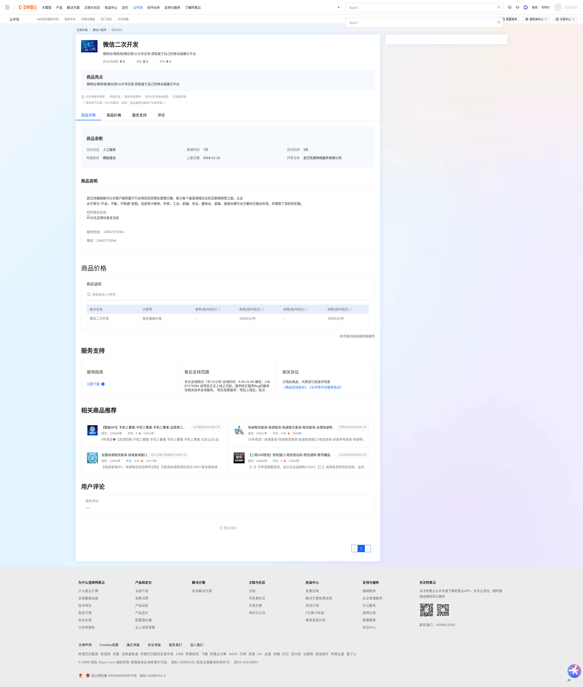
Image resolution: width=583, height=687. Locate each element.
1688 (179, 654)
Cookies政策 (109, 645)
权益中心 (111, 7)
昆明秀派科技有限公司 (353, 427)
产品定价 (141, 613)
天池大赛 (255, 605)
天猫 (116, 654)
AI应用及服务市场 (48, 19)
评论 (161, 115)
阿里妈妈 (192, 654)
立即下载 (93, 384)
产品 (59, 7)
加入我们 (196, 645)
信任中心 (369, 627)
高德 (251, 654)
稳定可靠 (85, 613)
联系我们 (175, 645)
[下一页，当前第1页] (368, 548)
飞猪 (204, 654)
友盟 (267, 654)
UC (259, 654)
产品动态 (141, 605)
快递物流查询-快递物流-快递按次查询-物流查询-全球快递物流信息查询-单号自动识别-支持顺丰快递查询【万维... (292, 427)
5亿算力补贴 (315, 613)
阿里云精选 (88, 19)
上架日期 (193, 158)
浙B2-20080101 (183, 662)
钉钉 (285, 654)
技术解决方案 (202, 591)
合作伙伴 (153, 7)
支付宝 (296, 654)
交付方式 (93, 149)
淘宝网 (105, 654)
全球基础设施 (88, 598)
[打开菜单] (7, 7)
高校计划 (312, 605)
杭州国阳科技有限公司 (353, 455)
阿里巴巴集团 (88, 654)
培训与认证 (257, 613)
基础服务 (369, 591)
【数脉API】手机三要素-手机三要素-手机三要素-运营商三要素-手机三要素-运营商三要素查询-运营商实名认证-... (145, 427)
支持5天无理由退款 (157, 96)
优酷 (276, 654)
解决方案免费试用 (319, 598)
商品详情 (88, 115)
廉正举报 (133, 645)
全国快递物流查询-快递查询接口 (124, 455)
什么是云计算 (88, 591)
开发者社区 (257, 598)
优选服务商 (179, 96)
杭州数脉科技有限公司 (206, 427)
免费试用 (141, 598)
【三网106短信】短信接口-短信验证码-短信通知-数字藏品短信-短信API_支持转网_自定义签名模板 (292, 455)
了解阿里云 (193, 7)
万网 (243, 654)
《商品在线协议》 (295, 387)
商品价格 (114, 115)
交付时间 (293, 149)
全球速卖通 (130, 654)
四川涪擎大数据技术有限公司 (169, 455)
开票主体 (293, 158)
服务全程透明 (133, 96)
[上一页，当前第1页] (354, 548)
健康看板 (369, 620)
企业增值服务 (372, 598)
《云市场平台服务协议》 (325, 387)
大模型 (46, 7)
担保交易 (115, 96)
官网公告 (369, 613)
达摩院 (308, 654)
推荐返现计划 (315, 620)
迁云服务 (369, 605)
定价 (125, 7)
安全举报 (154, 645)
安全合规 (85, 620)
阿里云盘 (337, 654)
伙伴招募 (123, 19)
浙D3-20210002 (246, 662)
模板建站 (116, 30)
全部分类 (82, 30)
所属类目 (93, 158)
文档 (252, 591)
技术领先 (85, 605)
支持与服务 (172, 7)
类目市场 (69, 19)
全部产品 (141, 591)
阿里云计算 (218, 654)
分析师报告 (86, 627)
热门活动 (106, 19)
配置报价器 (143, 620)
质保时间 (193, 149)
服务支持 (139, 115)
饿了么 (351, 654)
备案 (534, 7)
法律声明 (85, 645)
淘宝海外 (322, 654)
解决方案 (73, 7)
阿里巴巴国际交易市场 (156, 654)
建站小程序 (99, 30)
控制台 (546, 7)
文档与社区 (92, 7)
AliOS (233, 654)
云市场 (138, 7)
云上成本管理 (145, 627)
